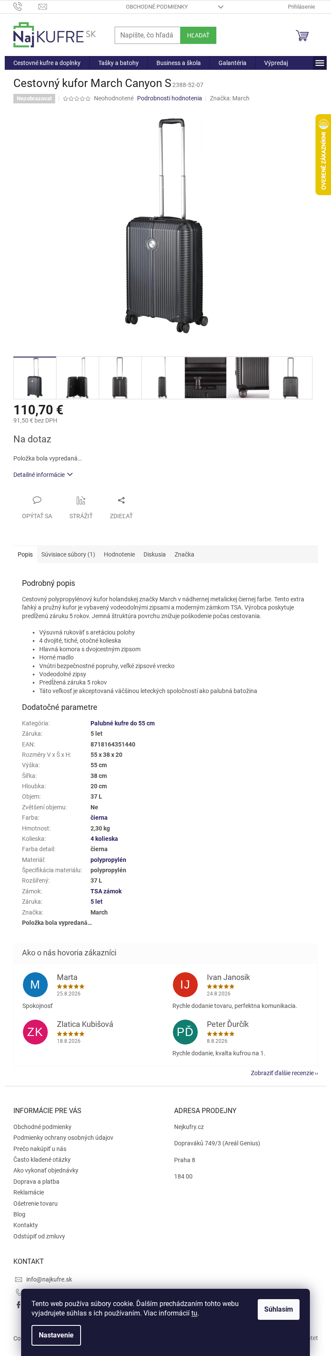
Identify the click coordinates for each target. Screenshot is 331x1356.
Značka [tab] (184, 554)
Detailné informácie (39, 474)
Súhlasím (278, 1309)
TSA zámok (106, 891)
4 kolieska (104, 838)
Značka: (230, 98)
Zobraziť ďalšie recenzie (282, 1073)
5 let (97, 901)
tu (194, 1313)
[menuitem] (47, 63)
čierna (99, 817)
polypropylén (108, 859)
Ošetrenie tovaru (35, 1203)
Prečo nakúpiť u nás (39, 1148)
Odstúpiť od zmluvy (39, 1236)
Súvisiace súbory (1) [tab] (68, 554)
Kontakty (25, 1225)
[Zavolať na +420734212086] (26, 6)
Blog (19, 1214)
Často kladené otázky (42, 1159)
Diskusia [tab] (155, 554)
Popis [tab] (25, 554)
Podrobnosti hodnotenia (169, 98)
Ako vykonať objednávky (45, 1170)
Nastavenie (56, 1335)
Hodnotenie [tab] (119, 554)
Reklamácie (28, 1192)
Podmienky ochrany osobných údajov (63, 1137)
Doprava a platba (36, 1181)
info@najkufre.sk (49, 1279)
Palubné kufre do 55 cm (123, 723)
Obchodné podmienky (157, 6)
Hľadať (198, 35)
